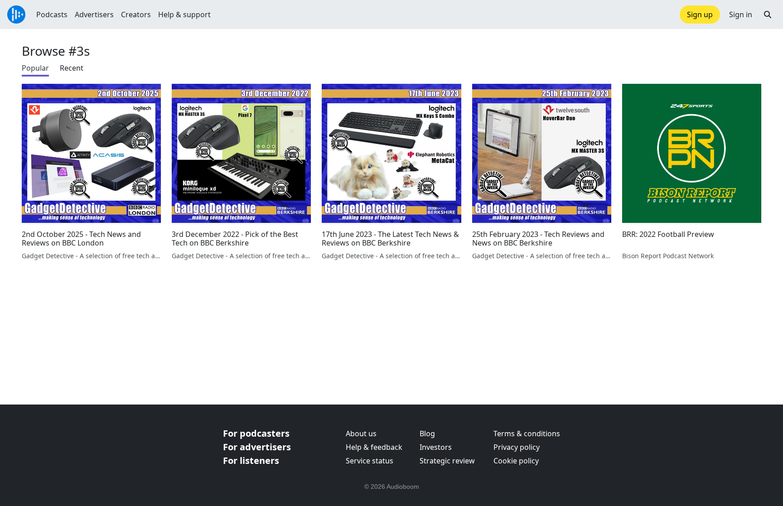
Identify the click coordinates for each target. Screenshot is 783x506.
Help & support (184, 14)
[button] (767, 14)
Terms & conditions (526, 434)
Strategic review (447, 461)
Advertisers (94, 14)
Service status (369, 461)
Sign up (700, 14)
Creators (136, 14)
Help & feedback (374, 447)
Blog (427, 434)
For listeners (251, 460)
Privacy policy (516, 447)
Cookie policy (516, 461)
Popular (35, 68)
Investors (436, 447)
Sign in (740, 14)
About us (361, 434)
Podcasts (52, 14)
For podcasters (256, 433)
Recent (71, 68)
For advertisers (257, 447)
